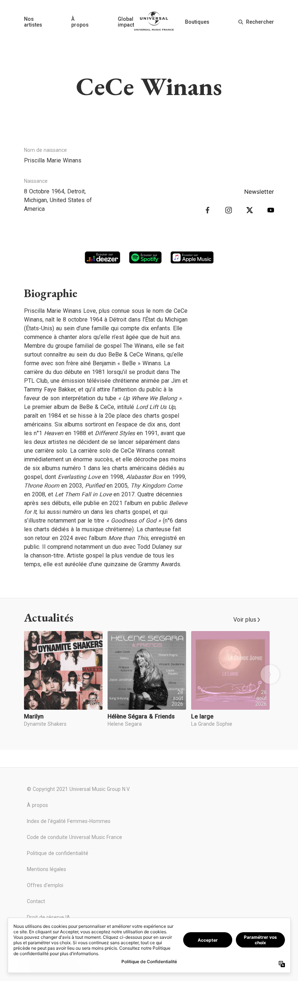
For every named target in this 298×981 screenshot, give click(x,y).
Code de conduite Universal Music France (74, 837)
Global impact (126, 22)
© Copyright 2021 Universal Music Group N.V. (78, 789)
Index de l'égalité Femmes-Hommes (68, 821)
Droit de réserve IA (48, 917)
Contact (36, 901)
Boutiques (197, 22)
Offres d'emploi (45, 885)
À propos (80, 22)
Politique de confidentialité (57, 853)
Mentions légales (46, 869)
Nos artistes (33, 22)
